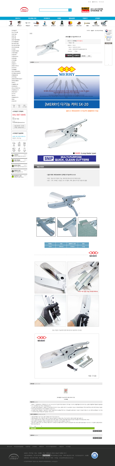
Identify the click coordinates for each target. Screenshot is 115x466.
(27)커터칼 (14, 77)
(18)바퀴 (13, 62)
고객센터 (34, 446)
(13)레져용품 (14, 52)
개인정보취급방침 (18, 446)
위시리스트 (101, 1)
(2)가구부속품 (15, 32)
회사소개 (9, 446)
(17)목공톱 (14, 60)
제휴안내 (41, 446)
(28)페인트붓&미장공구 (17, 78)
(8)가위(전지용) (15, 43)
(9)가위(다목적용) (16, 45)
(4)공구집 (14, 36)
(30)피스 (13, 82)
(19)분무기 (14, 64)
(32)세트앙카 (14, 86)
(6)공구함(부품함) (16, 39)
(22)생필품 (14, 69)
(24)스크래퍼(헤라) (16, 71)
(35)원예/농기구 (15, 90)
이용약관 (27, 446)
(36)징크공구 (14, 91)
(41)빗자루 (14, 101)
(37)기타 (13, 93)
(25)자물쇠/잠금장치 (16, 73)
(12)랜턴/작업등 (15, 51)
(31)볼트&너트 (15, 84)
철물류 (92, 30)
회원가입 (95, 1)
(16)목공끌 (14, 58)
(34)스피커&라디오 (16, 88)
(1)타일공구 (14, 30)
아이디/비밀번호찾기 (51, 446)
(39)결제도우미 (15, 97)
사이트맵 (68, 446)
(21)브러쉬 (14, 67)
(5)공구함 (14, 38)
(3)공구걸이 (14, 34)
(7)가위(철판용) (15, 41)
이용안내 (61, 446)
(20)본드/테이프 (15, 65)
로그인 (89, 1)
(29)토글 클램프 (15, 80)
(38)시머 (13, 95)
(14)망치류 (14, 54)
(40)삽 (13, 99)
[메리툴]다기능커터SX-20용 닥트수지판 (66, 397)
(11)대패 (13, 49)
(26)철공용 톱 (15, 75)
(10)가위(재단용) (15, 47)
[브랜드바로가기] (83, 49)
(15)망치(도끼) (15, 56)
